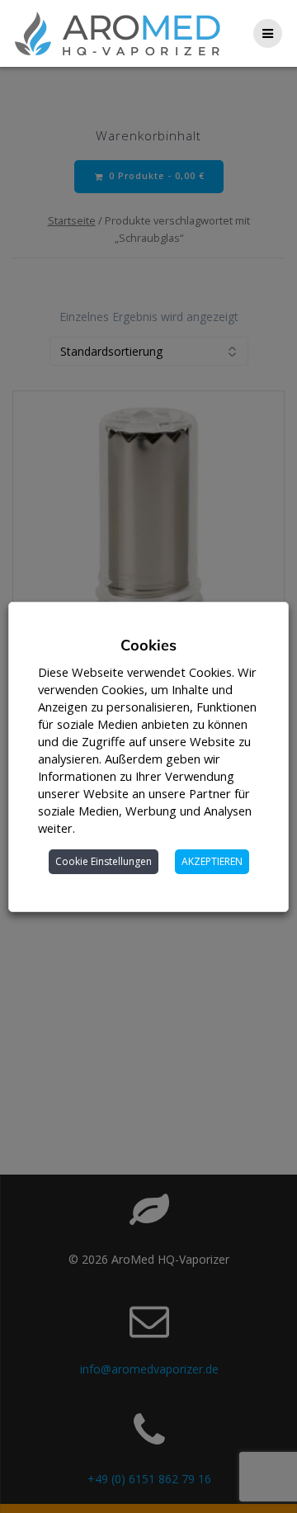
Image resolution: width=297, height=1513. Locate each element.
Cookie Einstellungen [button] (103, 861)
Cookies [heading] (148, 645)
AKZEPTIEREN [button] (212, 861)
